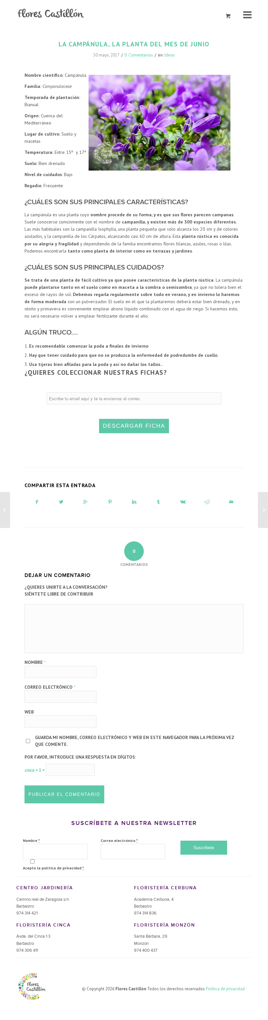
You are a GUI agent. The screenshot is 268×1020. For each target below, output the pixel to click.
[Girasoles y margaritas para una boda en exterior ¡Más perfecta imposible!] (263, 510)
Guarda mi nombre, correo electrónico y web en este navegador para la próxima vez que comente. (134, 740)
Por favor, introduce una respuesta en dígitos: (80, 757)
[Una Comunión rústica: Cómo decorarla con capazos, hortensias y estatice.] (5, 510)
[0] (228, 16)
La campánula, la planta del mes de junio (134, 44)
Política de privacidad (225, 989)
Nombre (35, 662)
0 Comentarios (139, 55)
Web (29, 712)
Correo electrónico (50, 687)
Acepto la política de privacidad (53, 867)
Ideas (169, 55)
